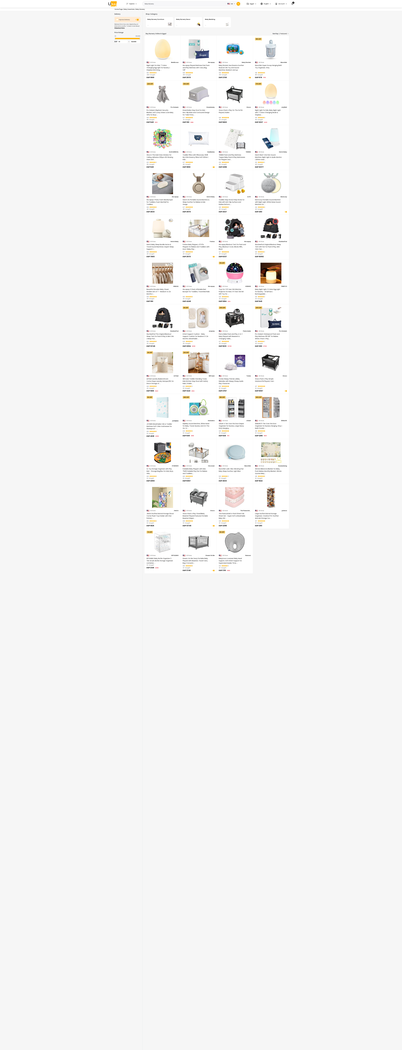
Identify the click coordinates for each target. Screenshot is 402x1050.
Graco (249, 107)
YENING (248, 152)
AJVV (249, 197)
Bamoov (248, 555)
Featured (283, 34)
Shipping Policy (119, 28)
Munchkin (284, 62)
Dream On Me (210, 555)
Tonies (248, 376)
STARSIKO (175, 466)
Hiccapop (211, 62)
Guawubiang (282, 466)
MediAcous (174, 62)
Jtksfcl (176, 510)
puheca (284, 510)
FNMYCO (284, 286)
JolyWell (284, 107)
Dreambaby (211, 107)
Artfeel (176, 376)
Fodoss (212, 241)
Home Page (119, 9)
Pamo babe (247, 331)
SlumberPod (283, 241)
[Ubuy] (112, 3)
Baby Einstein (246, 62)
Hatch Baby (283, 152)
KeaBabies (211, 152)
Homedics (211, 421)
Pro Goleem (174, 107)
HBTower (212, 376)
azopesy (212, 331)
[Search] (238, 4)
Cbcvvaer (211, 466)
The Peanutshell (245, 510)
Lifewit (248, 421)
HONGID (248, 286)
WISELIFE (284, 421)
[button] (251, 4)
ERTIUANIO (174, 555)
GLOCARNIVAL (173, 152)
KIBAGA (175, 286)
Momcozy (284, 197)
